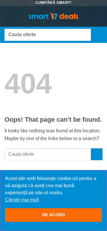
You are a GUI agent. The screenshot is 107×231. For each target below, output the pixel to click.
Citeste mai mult (22, 199)
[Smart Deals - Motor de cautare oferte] (53, 16)
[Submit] (97, 35)
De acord (53, 214)
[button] (8, 16)
